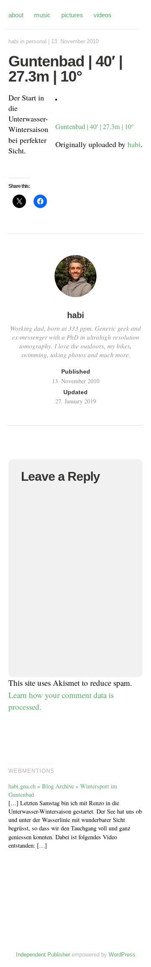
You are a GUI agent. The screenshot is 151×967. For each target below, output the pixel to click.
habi (13, 41)
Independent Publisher (43, 954)
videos (103, 14)
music (42, 14)
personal (36, 41)
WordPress (122, 954)
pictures (72, 14)
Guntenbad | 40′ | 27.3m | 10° (94, 126)
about (15, 14)
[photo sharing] (56, 97)
